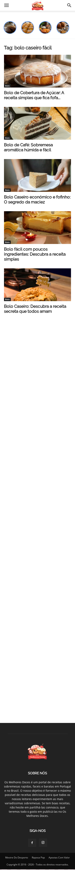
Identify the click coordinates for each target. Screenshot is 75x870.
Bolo (7, 85)
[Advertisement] (37, 358)
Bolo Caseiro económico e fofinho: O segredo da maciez (37, 199)
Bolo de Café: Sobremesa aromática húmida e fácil (28, 147)
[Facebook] (32, 843)
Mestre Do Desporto (16, 857)
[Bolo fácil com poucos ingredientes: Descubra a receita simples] (37, 227)
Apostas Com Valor (59, 857)
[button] (6, 5)
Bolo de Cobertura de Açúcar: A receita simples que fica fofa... (34, 95)
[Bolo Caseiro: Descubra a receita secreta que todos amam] (37, 284)
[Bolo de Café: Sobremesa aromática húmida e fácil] (37, 123)
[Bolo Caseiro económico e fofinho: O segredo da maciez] (37, 175)
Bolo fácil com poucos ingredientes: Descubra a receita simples (35, 254)
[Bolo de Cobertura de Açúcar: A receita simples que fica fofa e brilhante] (37, 71)
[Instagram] (43, 843)
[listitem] (10, 27)
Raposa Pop (38, 857)
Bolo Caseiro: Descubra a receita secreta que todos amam (35, 309)
